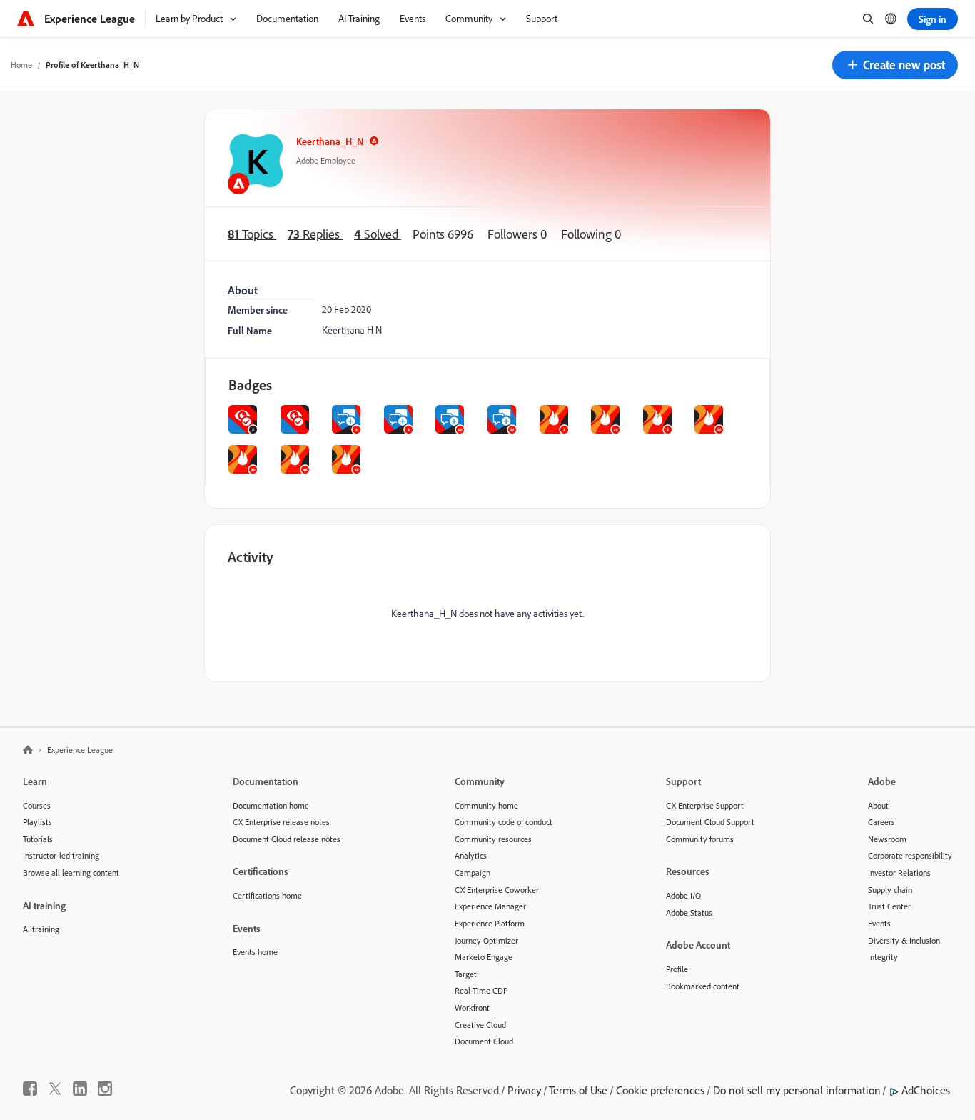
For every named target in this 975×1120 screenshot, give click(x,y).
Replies (315, 234)
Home (21, 64)
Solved (377, 234)
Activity (250, 557)
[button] (895, 65)
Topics (252, 234)
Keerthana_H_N (330, 141)
